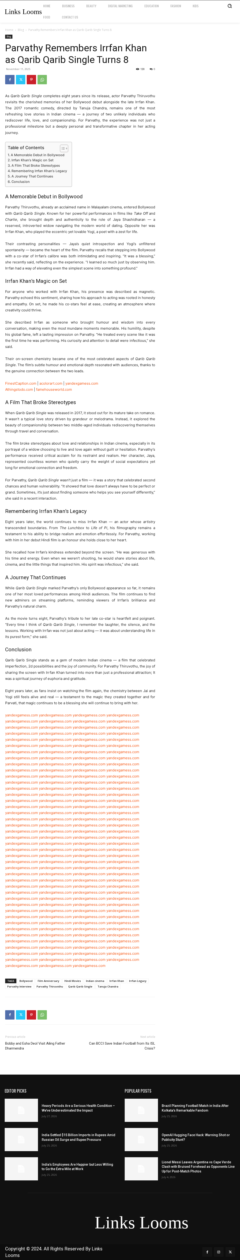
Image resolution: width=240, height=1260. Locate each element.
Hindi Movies (72, 981)
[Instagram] (218, 1251)
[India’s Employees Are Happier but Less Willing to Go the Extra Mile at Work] (21, 1168)
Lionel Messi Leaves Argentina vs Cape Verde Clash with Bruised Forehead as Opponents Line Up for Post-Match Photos (198, 1166)
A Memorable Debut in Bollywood (37, 155)
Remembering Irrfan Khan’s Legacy (39, 171)
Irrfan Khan (116, 981)
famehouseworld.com (54, 389)
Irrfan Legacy (137, 981)
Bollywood (26, 981)
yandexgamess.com (81, 383)
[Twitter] (20, 79)
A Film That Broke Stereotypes (35, 165)
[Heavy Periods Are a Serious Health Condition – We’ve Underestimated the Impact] (21, 1110)
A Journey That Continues (32, 176)
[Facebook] (10, 79)
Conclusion (20, 182)
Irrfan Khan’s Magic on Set (32, 160)
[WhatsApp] (42, 79)
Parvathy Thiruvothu (50, 986)
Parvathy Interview (19, 986)
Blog (21, 30)
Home (9, 30)
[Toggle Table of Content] (61, 148)
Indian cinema (95, 981)
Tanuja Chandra (108, 986)
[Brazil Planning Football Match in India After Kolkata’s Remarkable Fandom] (141, 1110)
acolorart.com (50, 383)
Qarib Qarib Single (80, 986)
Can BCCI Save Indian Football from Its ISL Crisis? (122, 1045)
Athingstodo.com (19, 389)
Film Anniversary (48, 981)
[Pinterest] (31, 79)
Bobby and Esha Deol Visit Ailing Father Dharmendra (35, 1045)
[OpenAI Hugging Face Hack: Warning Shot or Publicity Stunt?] (141, 1139)
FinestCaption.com (20, 383)
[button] (229, 5)
